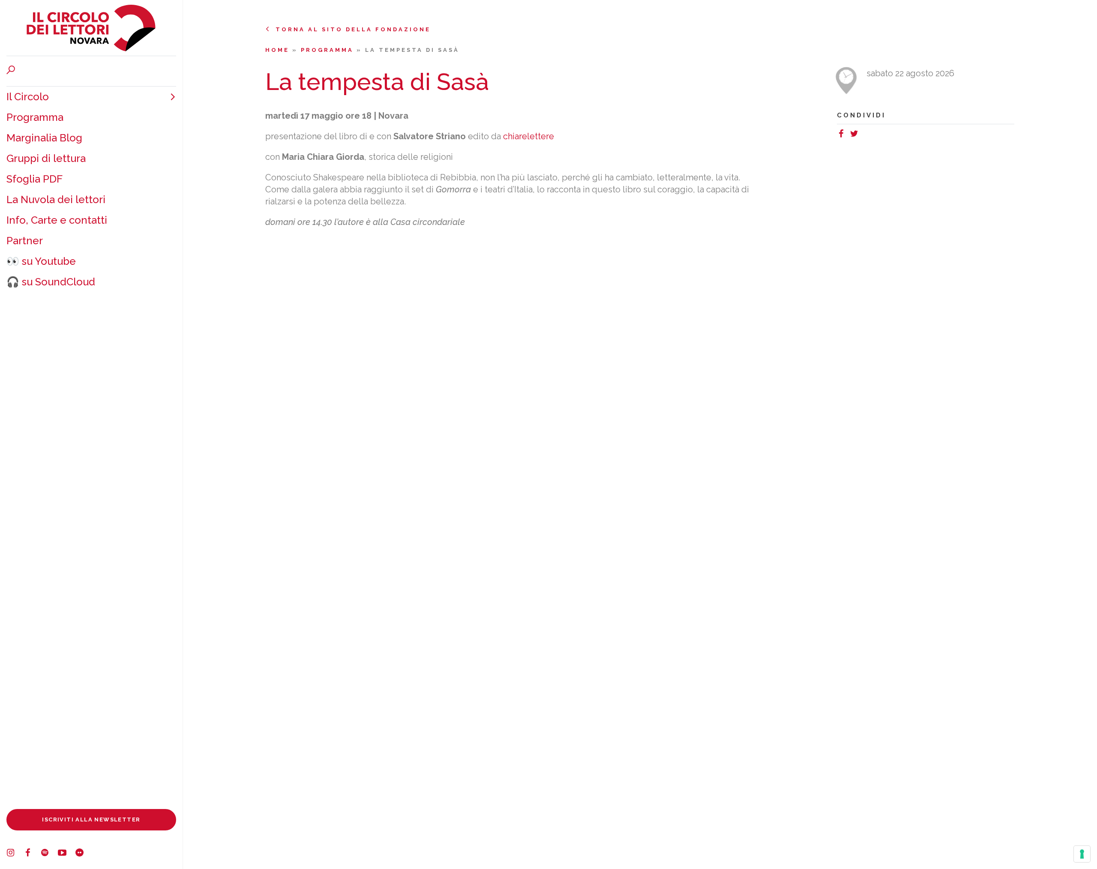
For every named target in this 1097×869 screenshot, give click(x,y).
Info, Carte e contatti (56, 220)
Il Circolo (27, 96)
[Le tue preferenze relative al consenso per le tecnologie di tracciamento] (1082, 854)
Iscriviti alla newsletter (91, 819)
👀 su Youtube (41, 261)
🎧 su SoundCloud (50, 282)
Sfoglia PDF (34, 179)
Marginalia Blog (44, 138)
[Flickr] (83, 854)
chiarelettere (528, 136)
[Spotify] (49, 854)
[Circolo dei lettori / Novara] (91, 27)
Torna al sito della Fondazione (353, 29)
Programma (34, 117)
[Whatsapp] (865, 135)
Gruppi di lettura (46, 158)
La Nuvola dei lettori (55, 199)
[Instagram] (15, 854)
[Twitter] (856, 135)
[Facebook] (32, 854)
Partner (24, 240)
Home (278, 50)
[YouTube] (66, 854)
